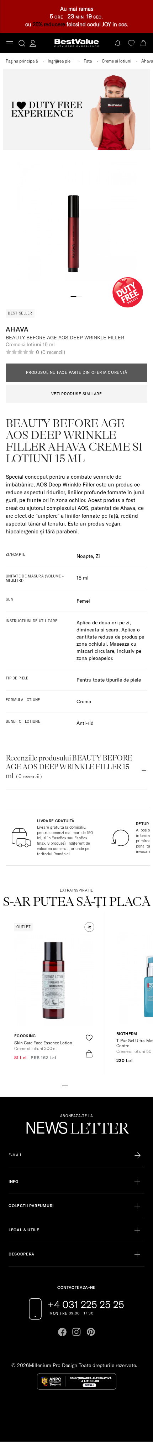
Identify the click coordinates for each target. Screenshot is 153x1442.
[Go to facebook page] (62, 1332)
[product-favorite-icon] (89, 1038)
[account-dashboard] (33, 43)
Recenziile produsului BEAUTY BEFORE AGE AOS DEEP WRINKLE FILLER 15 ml (69, 767)
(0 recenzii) (53, 352)
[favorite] (131, 43)
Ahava (147, 61)
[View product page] (53, 980)
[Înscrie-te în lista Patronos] (137, 1155)
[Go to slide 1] (73, 296)
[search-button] (21, 43)
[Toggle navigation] (9, 43)
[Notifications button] (118, 43)
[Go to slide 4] (82, 1085)
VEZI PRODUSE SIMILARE (76, 393)
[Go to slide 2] (79, 296)
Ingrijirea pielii (61, 61)
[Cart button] (144, 43)
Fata (88, 61)
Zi (98, 556)
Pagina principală (22, 61)
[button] (89, 927)
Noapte (84, 556)
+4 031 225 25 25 (86, 1304)
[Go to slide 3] (76, 1085)
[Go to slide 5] (88, 1085)
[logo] (77, 43)
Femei (83, 601)
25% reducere (49, 24)
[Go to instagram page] (76, 1332)
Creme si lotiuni (116, 61)
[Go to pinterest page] (90, 1332)
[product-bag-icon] (89, 1053)
